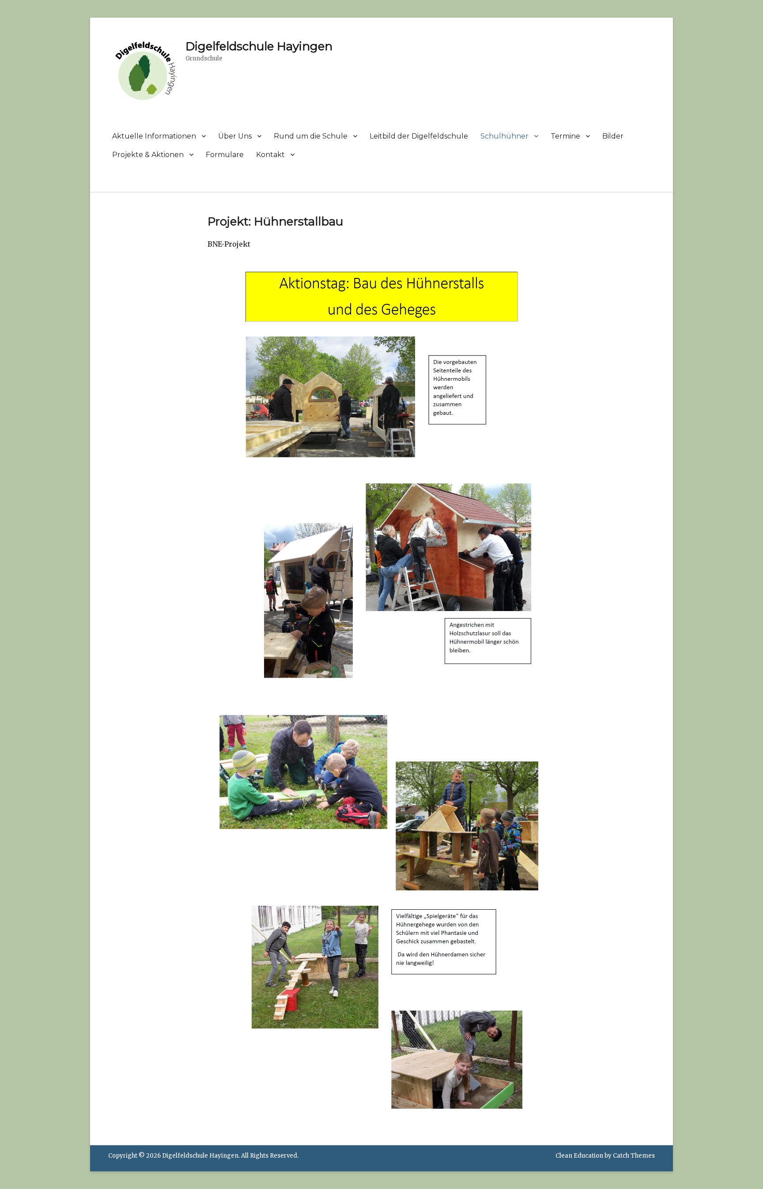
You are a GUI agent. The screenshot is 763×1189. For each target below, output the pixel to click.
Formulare (225, 154)
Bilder (612, 136)
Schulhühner (504, 136)
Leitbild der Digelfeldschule (419, 136)
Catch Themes (634, 1155)
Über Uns (235, 136)
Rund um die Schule (311, 136)
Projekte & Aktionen (148, 154)
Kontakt (270, 154)
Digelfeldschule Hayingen (258, 46)
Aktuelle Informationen (154, 136)
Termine (565, 136)
